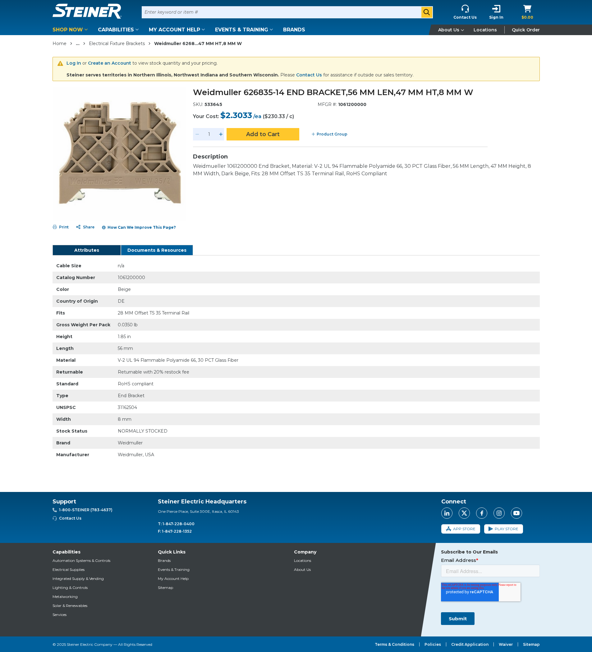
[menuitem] (71, 30)
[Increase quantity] (221, 134)
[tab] (87, 250)
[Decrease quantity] (197, 134)
